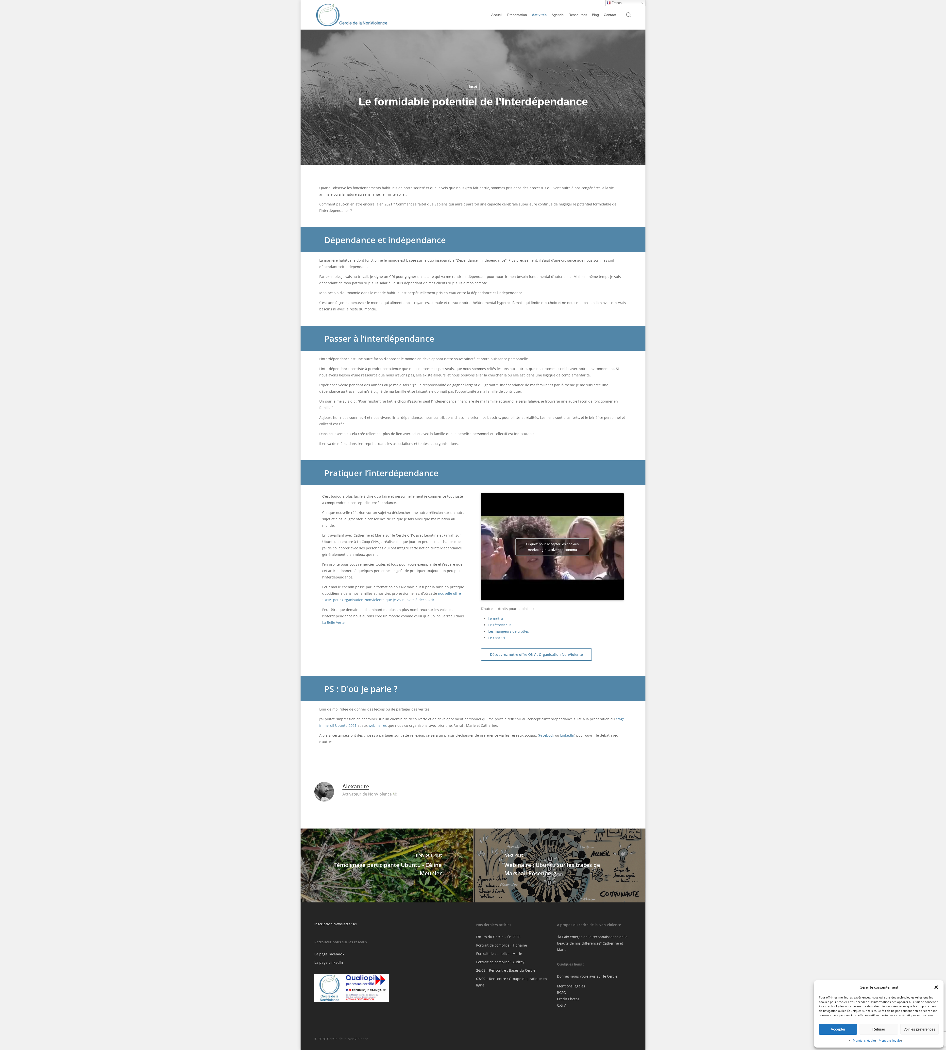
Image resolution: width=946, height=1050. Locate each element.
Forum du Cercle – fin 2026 (498, 936)
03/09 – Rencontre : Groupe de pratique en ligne (511, 981)
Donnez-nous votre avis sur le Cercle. (587, 976)
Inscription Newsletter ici (335, 924)
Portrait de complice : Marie (499, 953)
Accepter (838, 1029)
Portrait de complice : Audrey (500, 962)
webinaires (378, 725)
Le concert (496, 637)
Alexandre (355, 786)
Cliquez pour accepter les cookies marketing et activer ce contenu (552, 547)
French (616, 3)
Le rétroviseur (499, 625)
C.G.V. (561, 1005)
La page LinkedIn (328, 962)
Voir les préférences (919, 1029)
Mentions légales (864, 1040)
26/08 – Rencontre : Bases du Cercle (505, 970)
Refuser (878, 1029)
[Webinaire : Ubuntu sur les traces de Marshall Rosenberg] (559, 865)
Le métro (495, 618)
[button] (936, 987)
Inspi (473, 86)
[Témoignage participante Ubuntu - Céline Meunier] (386, 865)
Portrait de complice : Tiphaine (501, 945)
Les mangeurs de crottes (508, 631)
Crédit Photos (568, 999)
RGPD (561, 992)
